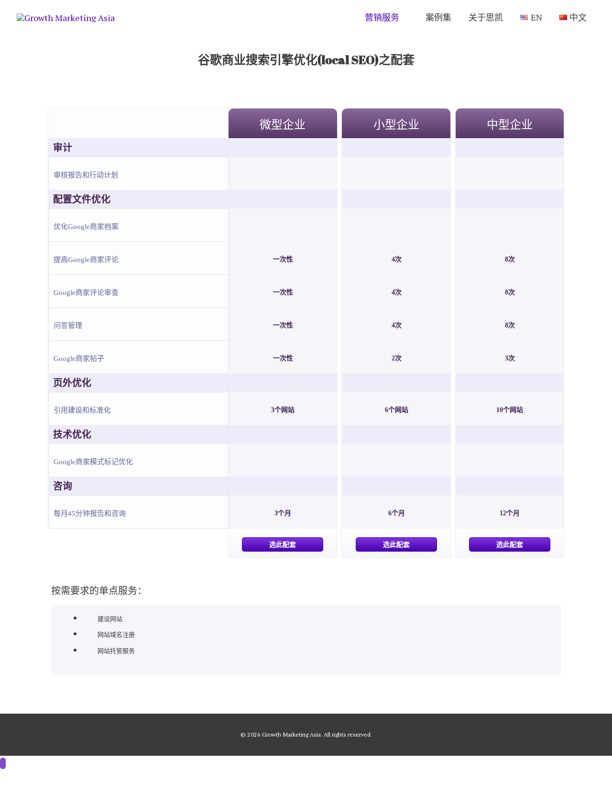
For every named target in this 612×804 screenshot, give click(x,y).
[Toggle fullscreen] (99, 783)
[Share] (59, 783)
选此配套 (282, 544)
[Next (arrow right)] (59, 799)
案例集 (438, 17)
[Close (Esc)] (19, 783)
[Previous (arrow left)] (19, 799)
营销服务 (382, 17)
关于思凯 (486, 17)
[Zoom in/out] (139, 783)
